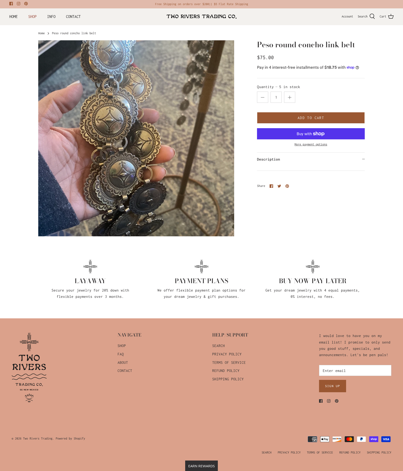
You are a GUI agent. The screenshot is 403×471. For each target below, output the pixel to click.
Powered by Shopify (70, 438)
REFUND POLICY (226, 370)
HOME (13, 16)
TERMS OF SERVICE (229, 362)
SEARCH (218, 346)
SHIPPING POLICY (228, 379)
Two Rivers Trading (37, 438)
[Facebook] (11, 3)
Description (268, 159)
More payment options (311, 144)
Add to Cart (311, 118)
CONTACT (73, 16)
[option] (136, 138)
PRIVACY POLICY (227, 354)
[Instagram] (18, 3)
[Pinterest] (26, 3)
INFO (51, 16)
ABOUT (123, 362)
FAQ (121, 354)
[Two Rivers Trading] (201, 16)
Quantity (278, 87)
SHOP (32, 16)
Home (41, 33)
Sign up (332, 386)
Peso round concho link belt (74, 33)
